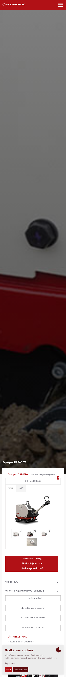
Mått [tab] (21, 488)
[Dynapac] (17, 4)
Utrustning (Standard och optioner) (31, 591)
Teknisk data (31, 582)
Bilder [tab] (10, 488)
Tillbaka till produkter (34, 628)
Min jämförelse (42, 480)
